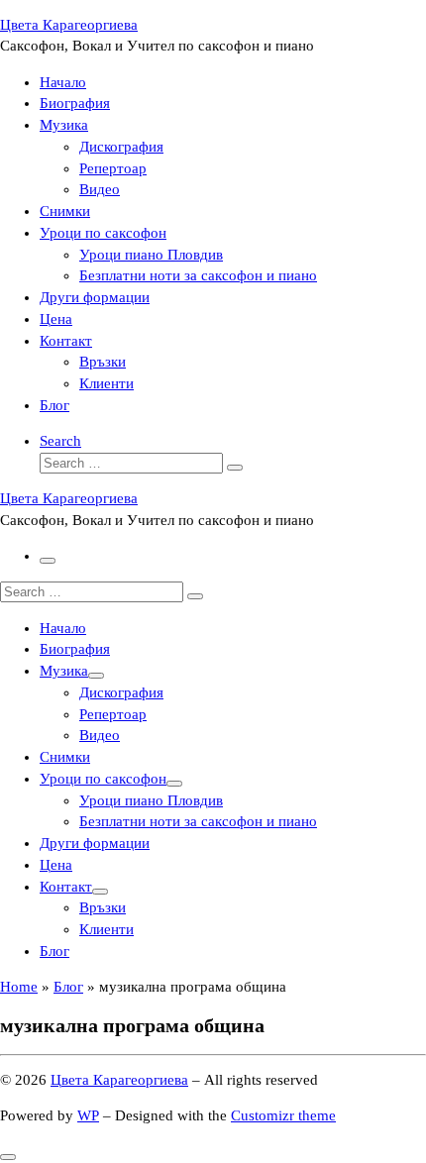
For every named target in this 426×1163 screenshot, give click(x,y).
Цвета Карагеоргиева (119, 1080)
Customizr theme (283, 1115)
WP (88, 1115)
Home (19, 987)
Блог (68, 987)
